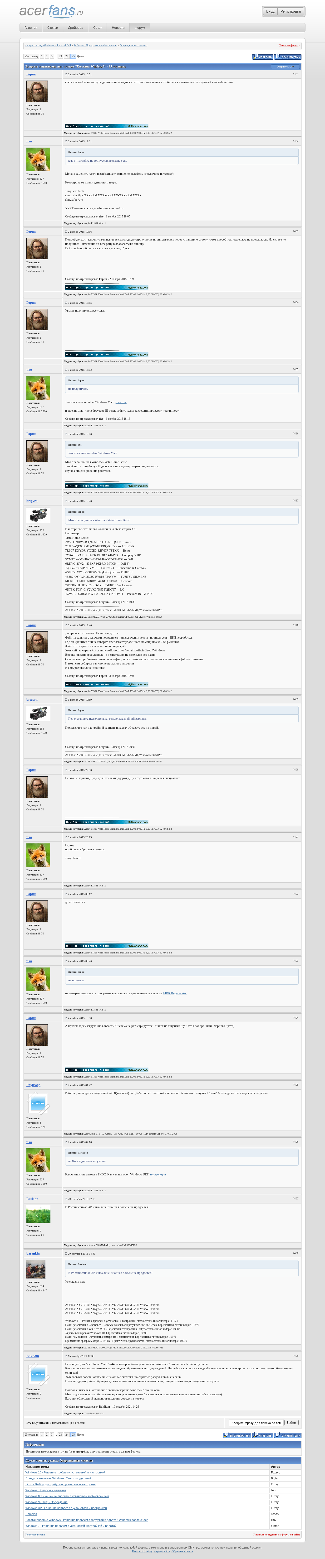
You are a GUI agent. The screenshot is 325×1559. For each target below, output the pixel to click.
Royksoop (33, 1085)
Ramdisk (31, 1514)
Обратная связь (182, 1551)
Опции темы (284, 66)
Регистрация (291, 11)
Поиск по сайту (142, 1551)
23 (60, 56)
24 (66, 56)
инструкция (158, 1174)
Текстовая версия (35, 1534)
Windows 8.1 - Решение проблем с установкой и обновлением (67, 1496)
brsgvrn (32, 501)
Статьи (52, 27)
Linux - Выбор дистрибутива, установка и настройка (60, 1484)
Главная (31, 27)
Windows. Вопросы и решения (45, 1490)
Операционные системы (133, 45)
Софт (97, 27)
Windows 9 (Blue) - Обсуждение (46, 1502)
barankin (33, 1253)
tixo (29, 141)
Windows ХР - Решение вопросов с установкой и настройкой (66, 1508)
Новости (118, 27)
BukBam (32, 1356)
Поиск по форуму (289, 45)
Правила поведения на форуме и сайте (276, 1534)
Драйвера (75, 27)
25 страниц (31, 56)
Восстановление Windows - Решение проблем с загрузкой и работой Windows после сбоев (86, 1520)
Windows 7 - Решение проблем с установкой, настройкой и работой (71, 1526)
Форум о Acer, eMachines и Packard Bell (48, 45)
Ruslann (32, 1199)
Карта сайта (162, 1551)
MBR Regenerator (175, 993)
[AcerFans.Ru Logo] (51, 12)
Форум (140, 27)
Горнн (31, 74)
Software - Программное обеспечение (95, 45)
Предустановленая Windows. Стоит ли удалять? (58, 1478)
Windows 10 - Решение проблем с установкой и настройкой (65, 1472)
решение (121, 402)
